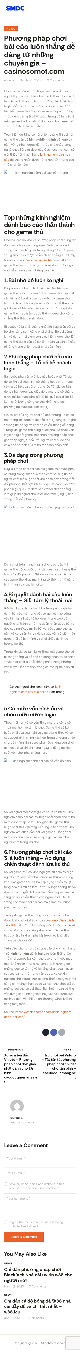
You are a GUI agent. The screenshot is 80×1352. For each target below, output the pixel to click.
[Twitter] (45, 1032)
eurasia (16, 1118)
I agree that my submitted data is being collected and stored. (36, 1224)
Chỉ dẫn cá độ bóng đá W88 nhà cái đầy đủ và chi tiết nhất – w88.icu (37, 1306)
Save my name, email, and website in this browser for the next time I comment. (36, 1186)
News (11, 29)
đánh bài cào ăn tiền (39, 260)
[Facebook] (53, 1032)
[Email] (61, 1032)
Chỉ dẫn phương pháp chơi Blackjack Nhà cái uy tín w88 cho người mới (38, 1275)
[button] (73, 8)
